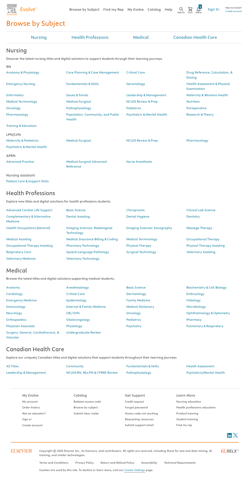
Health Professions (89, 37)
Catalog (80, 395)
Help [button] (168, 9)
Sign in (26, 419)
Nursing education (188, 401)
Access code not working (141, 413)
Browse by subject (86, 407)
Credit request (134, 401)
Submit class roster (86, 413)
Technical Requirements (180, 462)
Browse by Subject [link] (84, 9)
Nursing (39, 37)
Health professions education (196, 407)
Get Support (135, 395)
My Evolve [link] (135, 9)
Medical (141, 37)
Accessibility (149, 462)
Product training (187, 413)
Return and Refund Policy (117, 462)
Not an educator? (33, 413)
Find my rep (184, 425)
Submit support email (139, 425)
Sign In (213, 9)
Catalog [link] (154, 9)
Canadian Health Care (195, 37)
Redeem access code (87, 401)
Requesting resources (139, 419)
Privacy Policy (84, 462)
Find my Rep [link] (113, 9)
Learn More (185, 395)
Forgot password (136, 407)
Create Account (234, 11)
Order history (31, 407)
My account (30, 401)
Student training (187, 419)
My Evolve (30, 395)
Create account (32, 425)
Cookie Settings (134, 470)
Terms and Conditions (53, 462)
